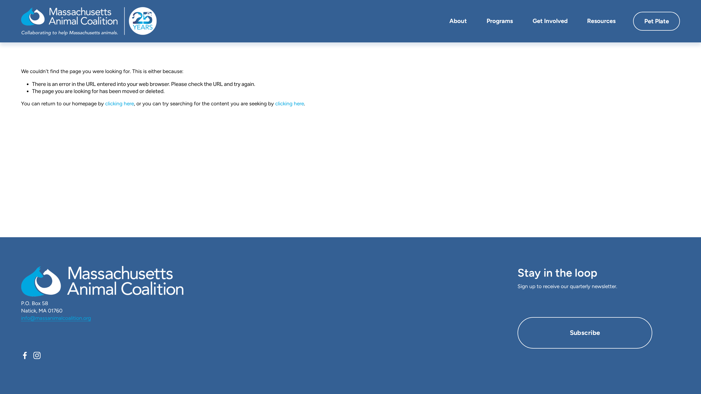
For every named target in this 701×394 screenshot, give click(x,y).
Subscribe (585, 333)
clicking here (119, 103)
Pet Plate (656, 21)
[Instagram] (37, 355)
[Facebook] (25, 355)
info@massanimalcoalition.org (56, 318)
